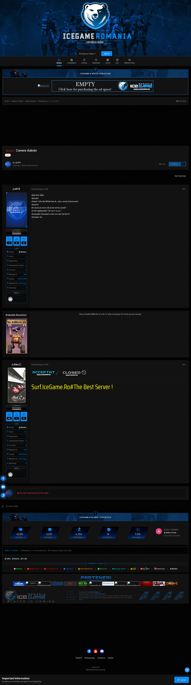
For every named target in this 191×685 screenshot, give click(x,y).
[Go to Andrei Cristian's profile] (159, 531)
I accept (182, 679)
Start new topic (180, 175)
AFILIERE (71, 594)
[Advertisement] (95, 126)
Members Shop (129, 62)
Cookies (111, 657)
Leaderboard (71, 62)
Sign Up (106, 53)
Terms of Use (37, 681)
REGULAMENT (73, 597)
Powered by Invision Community (95, 669)
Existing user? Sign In (87, 53)
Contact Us (101, 657)
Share (163, 164)
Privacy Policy (89, 657)
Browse (59, 62)
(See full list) (65, 550)
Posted (39, 189)
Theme (78, 657)
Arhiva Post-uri (32, 165)
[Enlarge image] (46, 372)
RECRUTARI (72, 600)
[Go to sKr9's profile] (8, 164)
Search (108, 62)
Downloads (96, 62)
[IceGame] (29, 595)
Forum (71, 592)
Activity (84, 62)
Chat (117, 62)
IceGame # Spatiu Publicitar (95, 73)
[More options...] (184, 189)
